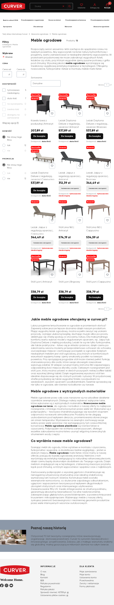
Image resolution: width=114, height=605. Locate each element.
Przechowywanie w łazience (75, 20)
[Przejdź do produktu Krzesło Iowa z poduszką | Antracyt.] (43, 105)
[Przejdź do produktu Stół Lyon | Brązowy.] (71, 266)
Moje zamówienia (88, 571)
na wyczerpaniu (15, 104)
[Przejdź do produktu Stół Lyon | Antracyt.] (43, 266)
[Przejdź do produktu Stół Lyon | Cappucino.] (99, 266)
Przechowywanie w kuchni (100, 20)
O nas (43, 571)
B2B (42, 580)
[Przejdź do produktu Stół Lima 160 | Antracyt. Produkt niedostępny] (71, 211)
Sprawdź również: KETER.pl (53, 592)
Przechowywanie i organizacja (32, 20)
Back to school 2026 (10, 20)
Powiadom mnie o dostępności (70, 188)
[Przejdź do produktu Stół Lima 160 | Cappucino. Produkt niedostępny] (99, 211)
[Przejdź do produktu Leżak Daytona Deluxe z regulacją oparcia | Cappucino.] (43, 157)
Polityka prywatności (50, 583)
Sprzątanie (7, 27)
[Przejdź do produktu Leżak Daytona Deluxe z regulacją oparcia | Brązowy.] (99, 105)
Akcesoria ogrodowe (101, 27)
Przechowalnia (87, 580)
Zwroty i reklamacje (89, 583)
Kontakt (44, 577)
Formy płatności (87, 586)
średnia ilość (13, 109)
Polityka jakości (47, 589)
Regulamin (45, 586)
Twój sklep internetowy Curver (15, 34)
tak (8, 145)
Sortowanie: (36, 77)
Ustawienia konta (88, 577)
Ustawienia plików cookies (53, 595)
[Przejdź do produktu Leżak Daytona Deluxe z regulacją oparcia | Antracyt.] (71, 105)
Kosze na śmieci (55, 20)
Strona (101, 85)
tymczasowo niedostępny (13, 91)
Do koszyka (39, 136)
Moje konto (85, 574)
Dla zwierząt (38, 27)
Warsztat (68, 27)
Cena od (6, 69)
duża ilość (12, 98)
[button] (69, 6)
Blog (42, 574)
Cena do (21, 69)
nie (8, 150)
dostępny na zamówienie (13, 116)
